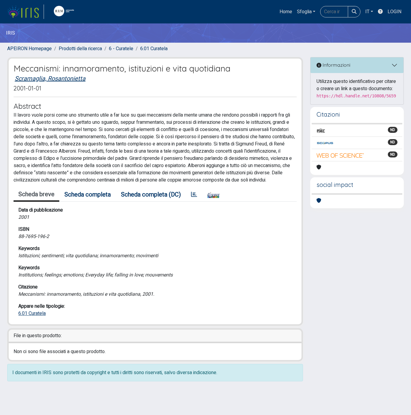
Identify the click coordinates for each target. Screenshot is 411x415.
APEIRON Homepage (29, 48)
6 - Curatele (121, 48)
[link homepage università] (65, 12)
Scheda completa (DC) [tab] (151, 194)
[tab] (194, 194)
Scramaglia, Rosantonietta (50, 78)
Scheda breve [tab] (36, 194)
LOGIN (394, 11)
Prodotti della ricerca (80, 48)
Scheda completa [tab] (87, 194)
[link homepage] (25, 12)
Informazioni (335, 65)
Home (286, 11)
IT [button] (367, 11)
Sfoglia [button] (304, 11)
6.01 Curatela (154, 48)
